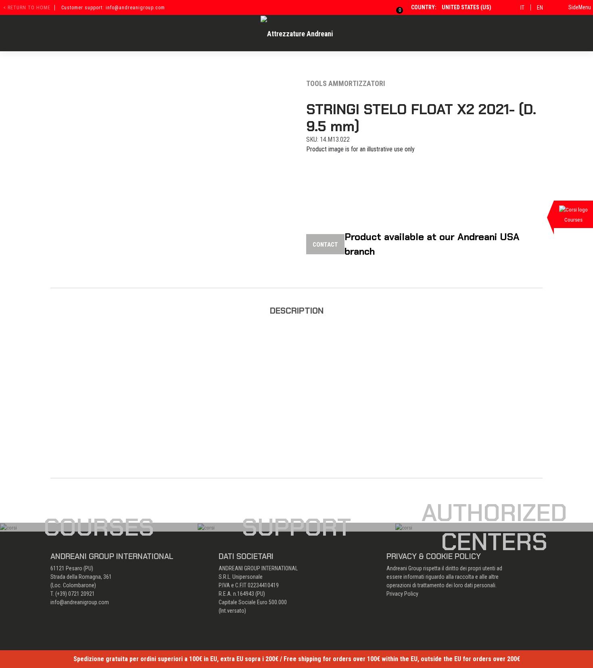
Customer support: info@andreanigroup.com (113, 7)
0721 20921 (81, 594)
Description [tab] (297, 310)
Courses (99, 527)
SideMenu (579, 7)
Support (296, 527)
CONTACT (325, 244)
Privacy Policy (402, 594)
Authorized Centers (494, 527)
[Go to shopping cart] (395, 7)
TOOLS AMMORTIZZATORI (345, 83)
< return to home (26, 7)
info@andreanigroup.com (79, 602)
